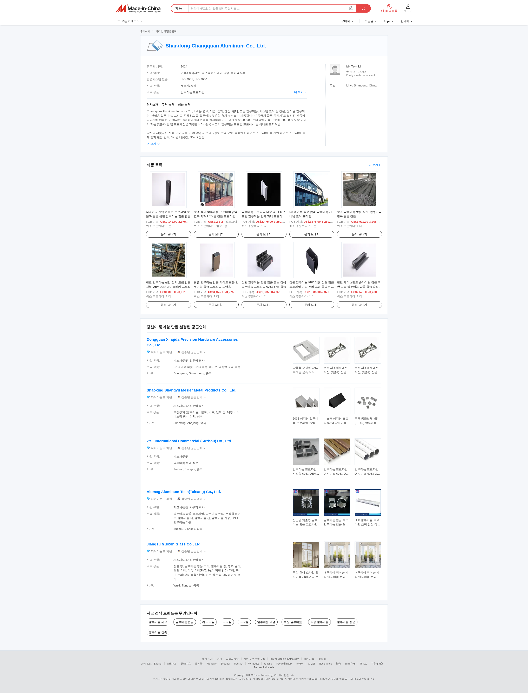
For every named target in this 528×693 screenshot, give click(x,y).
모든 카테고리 (130, 21)
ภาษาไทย (350, 663)
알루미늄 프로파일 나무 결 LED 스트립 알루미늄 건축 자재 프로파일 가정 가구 (264, 216)
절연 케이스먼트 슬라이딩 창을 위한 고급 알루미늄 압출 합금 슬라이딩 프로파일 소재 (359, 287)
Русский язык (284, 663)
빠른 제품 (309, 658)
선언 (219, 658)
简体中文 (172, 663)
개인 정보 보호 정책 (254, 658)
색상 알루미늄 (293, 622)
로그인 (408, 11)
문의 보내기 (168, 234)
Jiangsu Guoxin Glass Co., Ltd (173, 544)
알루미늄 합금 (185, 622)
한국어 (300, 663)
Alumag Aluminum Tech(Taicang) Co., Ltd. (184, 492)
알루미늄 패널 (266, 622)
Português (253, 663)
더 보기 (299, 92)
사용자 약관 (232, 658)
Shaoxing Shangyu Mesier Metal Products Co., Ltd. (191, 390)
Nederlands (325, 663)
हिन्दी (338, 663)
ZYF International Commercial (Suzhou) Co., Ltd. (189, 441)
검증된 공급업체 (193, 352)
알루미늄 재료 (158, 622)
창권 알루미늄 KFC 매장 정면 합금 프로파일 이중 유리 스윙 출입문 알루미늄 (311, 287)
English (158, 663)
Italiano (268, 663)
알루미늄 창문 (346, 622)
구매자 (345, 21)
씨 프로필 (208, 622)
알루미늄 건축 (158, 632)
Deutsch (238, 663)
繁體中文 (186, 663)
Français (212, 663)
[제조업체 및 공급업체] (138, 8)
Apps (387, 21)
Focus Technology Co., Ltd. (268, 675)
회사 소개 (207, 658)
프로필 (227, 622)
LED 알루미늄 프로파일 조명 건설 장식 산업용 (367, 524)
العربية (311, 663)
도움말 (369, 21)
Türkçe (363, 663)
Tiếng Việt (377, 663)
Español (225, 663)
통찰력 (322, 658)
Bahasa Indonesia (264, 667)
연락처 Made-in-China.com (284, 658)
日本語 (199, 663)
